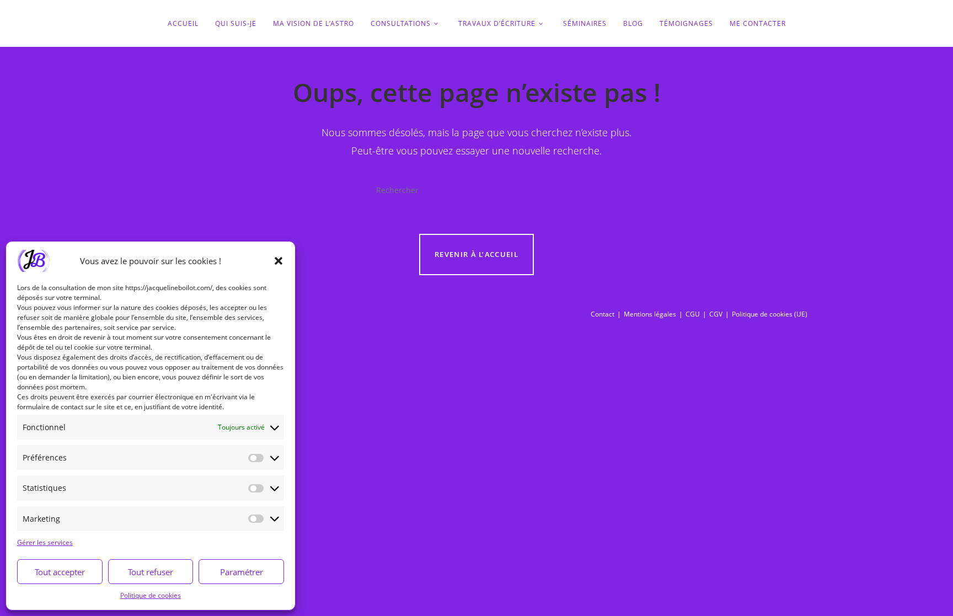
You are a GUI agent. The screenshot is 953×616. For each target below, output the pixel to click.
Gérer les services (45, 542)
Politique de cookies (150, 595)
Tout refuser (150, 571)
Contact (602, 314)
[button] (278, 260)
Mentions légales (650, 314)
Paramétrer (241, 571)
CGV (715, 314)
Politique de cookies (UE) (769, 314)
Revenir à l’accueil (476, 254)
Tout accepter (60, 571)
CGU (693, 314)
